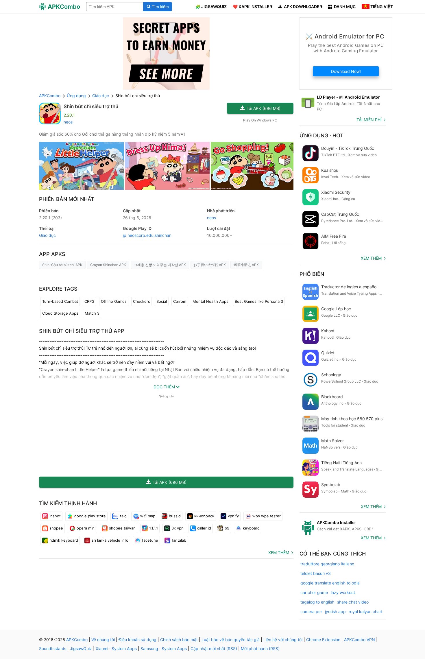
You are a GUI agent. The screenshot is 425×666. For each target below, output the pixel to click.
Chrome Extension (323, 639)
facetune (150, 540)
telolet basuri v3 (315, 573)
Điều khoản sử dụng (137, 639)
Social (161, 301)
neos (68, 121)
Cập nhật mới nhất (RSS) (214, 648)
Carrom (179, 301)
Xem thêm (278, 552)
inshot (55, 516)
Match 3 (92, 313)
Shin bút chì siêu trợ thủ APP (81, 331)
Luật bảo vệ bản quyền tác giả (231, 639)
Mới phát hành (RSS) (260, 648)
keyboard (251, 528)
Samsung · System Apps (164, 648)
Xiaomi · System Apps (116, 648)
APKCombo (49, 95)
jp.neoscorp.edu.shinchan (147, 235)
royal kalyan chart (365, 611)
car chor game (314, 592)
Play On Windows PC (260, 120)
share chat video (353, 601)
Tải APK (263, 108)
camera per (311, 611)
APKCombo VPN (359, 639)
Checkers (141, 301)
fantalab (179, 540)
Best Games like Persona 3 (259, 301)
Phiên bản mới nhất (66, 199)
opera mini (86, 528)
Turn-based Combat (60, 301)
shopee (56, 528)
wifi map (147, 516)
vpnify (233, 516)
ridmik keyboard (63, 540)
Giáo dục (47, 235)
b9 (227, 528)
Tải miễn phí (369, 119)
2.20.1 (50, 217)
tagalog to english (317, 601)
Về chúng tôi (103, 639)
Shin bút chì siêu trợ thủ (91, 106)
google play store (90, 516)
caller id (204, 528)
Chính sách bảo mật (179, 639)
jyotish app (335, 611)
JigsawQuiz (81, 648)
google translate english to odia (330, 582)
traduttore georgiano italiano (327, 563)
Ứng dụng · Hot (321, 135)
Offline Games (114, 301)
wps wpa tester (266, 516)
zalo (123, 516)
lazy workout (343, 592)
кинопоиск (204, 516)
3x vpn (177, 528)
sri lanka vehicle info (110, 540)
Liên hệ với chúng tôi (282, 639)
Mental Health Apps (210, 301)
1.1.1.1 (153, 528)
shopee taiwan (122, 528)
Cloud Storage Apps (60, 313)
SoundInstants (52, 648)
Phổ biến (312, 274)
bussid (175, 516)
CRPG (89, 301)
